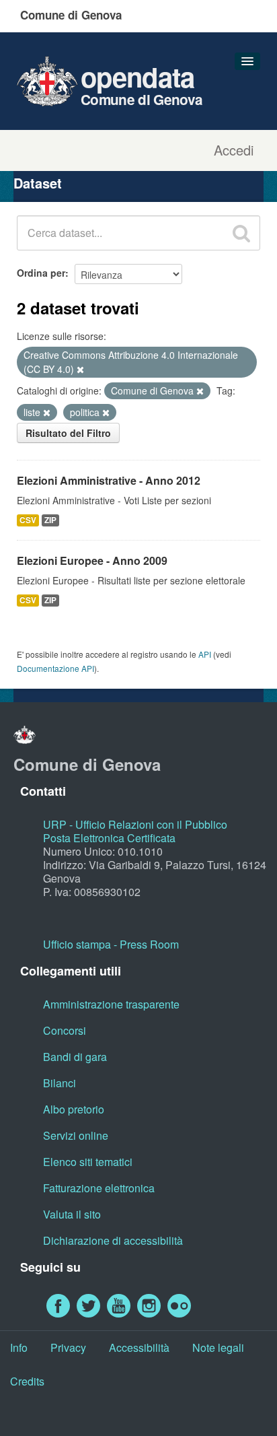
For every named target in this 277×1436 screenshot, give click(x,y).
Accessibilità (139, 1347)
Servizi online (75, 1135)
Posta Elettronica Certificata (109, 838)
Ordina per (41, 272)
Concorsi (64, 1030)
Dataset (37, 183)
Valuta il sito (72, 1214)
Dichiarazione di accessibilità (113, 1240)
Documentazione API (55, 668)
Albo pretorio (73, 1109)
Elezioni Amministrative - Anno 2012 (108, 480)
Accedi (233, 150)
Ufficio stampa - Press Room (111, 944)
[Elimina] (80, 369)
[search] (241, 233)
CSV (27, 520)
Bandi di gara (75, 1056)
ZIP (50, 520)
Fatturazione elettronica (99, 1188)
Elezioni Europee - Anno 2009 (92, 560)
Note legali (218, 1347)
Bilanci (59, 1083)
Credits (27, 1381)
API (204, 654)
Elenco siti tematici (87, 1161)
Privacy (68, 1347)
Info (19, 1347)
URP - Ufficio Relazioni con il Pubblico (135, 824)
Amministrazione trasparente (111, 1004)
